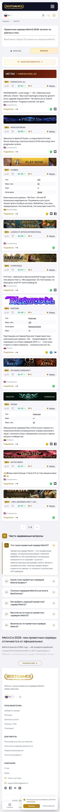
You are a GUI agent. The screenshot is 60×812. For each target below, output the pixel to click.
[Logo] (14, 6)
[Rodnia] (30, 396)
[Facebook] (55, 213)
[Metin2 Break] (30, 454)
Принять (31, 806)
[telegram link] (5, 788)
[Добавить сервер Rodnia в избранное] (12, 408)
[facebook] (10, 788)
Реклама (8, 715)
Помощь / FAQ (10, 724)
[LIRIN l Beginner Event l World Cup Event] (30, 494)
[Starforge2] (30, 258)
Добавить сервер (12, 710)
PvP (39, 180)
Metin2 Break (17, 462)
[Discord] (55, 109)
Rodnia (14, 404)
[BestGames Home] (18, 676)
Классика (32, 318)
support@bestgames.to (18, 783)
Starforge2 (16, 265)
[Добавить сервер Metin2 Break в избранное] (12, 466)
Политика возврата (12, 755)
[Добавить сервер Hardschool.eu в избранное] (12, 85)
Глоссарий (9, 728)
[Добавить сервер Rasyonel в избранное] (12, 312)
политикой (31, 802)
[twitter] (20, 788)
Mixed (40, 192)
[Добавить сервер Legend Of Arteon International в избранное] (12, 235)
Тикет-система (14, 778)
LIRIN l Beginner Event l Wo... (24, 502)
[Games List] (52, 6)
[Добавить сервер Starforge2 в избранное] (12, 269)
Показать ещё (29, 663)
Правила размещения (13, 750)
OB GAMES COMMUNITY (20, 370)
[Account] (43, 15)
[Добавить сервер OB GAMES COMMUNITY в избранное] (12, 374)
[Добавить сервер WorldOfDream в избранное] (12, 131)
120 (29, 322)
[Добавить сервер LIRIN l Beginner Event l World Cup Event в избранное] (12, 505)
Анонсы (17, 51)
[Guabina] (30, 162)
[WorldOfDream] (30, 119)
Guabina (14, 170)
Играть (52, 86)
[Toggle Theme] (49, 15)
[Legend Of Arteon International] (30, 224)
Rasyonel (15, 308)
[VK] (55, 352)
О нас (6, 768)
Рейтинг (44, 51)
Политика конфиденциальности (18, 746)
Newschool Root (34, 326)
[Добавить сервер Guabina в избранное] (12, 173)
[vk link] (15, 788)
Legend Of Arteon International (26, 232)
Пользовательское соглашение (18, 741)
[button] (30, 36)
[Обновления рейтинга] (54, 15)
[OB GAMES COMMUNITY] (30, 362)
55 (38, 184)
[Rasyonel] (30, 300)
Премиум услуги (11, 719)
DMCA (6, 773)
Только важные (48, 806)
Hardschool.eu (17, 82)
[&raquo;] (37, 527)
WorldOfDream (18, 127)
